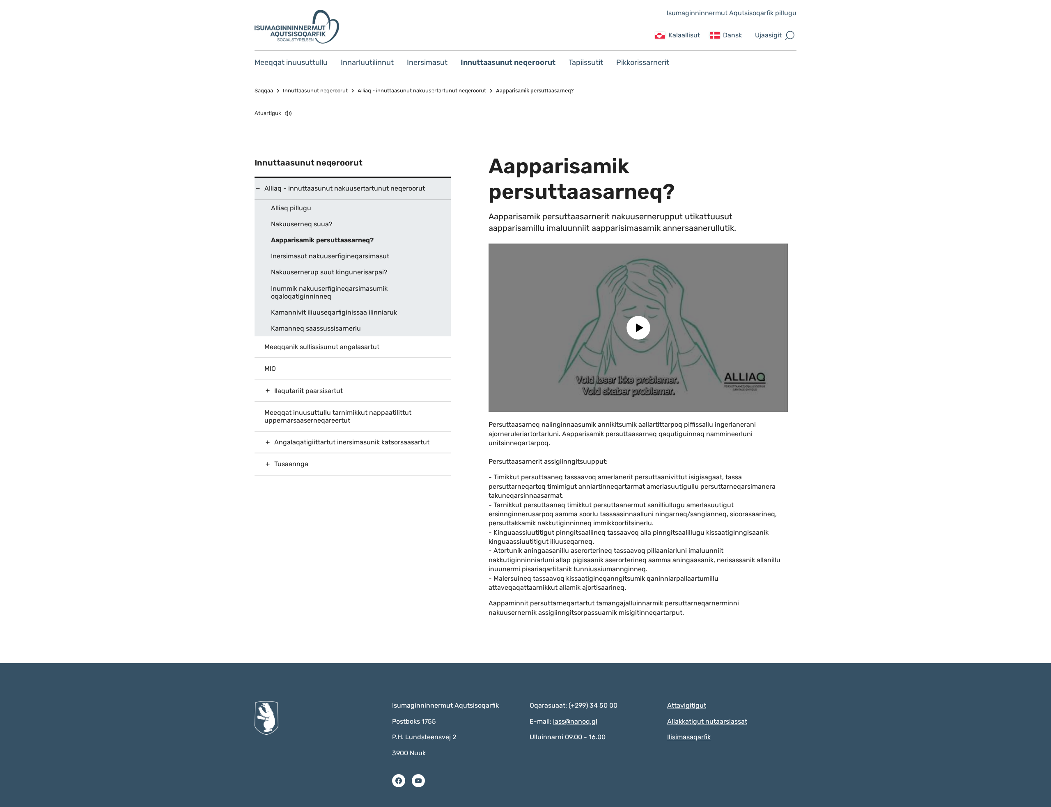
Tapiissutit (586, 62)
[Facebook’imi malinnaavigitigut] (398, 780)
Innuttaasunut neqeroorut (508, 62)
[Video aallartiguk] (638, 328)
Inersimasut (427, 62)
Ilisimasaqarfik (689, 737)
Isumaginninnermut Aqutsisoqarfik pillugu (731, 13)
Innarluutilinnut (367, 62)
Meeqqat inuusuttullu (291, 62)
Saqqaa (264, 90)
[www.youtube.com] (418, 780)
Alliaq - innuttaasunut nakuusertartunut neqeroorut (422, 90)
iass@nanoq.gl (575, 721)
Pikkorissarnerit (642, 62)
